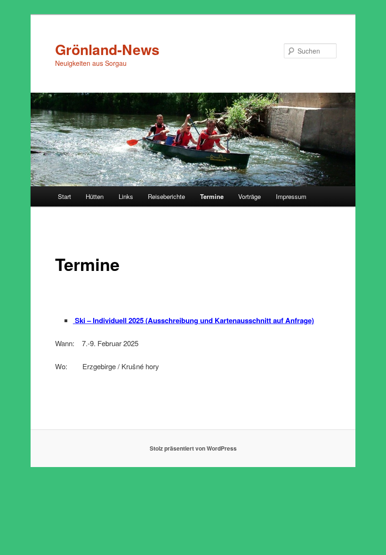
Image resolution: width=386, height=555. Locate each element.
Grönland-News (107, 49)
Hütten (95, 196)
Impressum (291, 196)
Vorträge (249, 196)
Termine (212, 196)
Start (64, 196)
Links (126, 196)
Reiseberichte (166, 196)
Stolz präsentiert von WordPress (193, 448)
